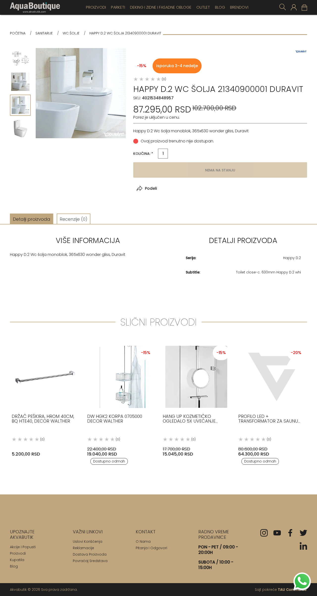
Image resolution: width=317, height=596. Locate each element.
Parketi (118, 7)
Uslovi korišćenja (87, 541)
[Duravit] (301, 51)
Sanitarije (44, 33)
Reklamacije (83, 547)
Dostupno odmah (109, 461)
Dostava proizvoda (89, 554)
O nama (143, 541)
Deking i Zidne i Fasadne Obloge (160, 7)
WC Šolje (71, 33)
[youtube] (277, 533)
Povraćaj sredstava (90, 560)
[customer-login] (294, 7)
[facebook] (290, 533)
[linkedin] (303, 546)
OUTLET (203, 7)
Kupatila (17, 559)
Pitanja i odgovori (151, 547)
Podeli (151, 188)
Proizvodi (96, 7)
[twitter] (303, 533)
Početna (18, 33)
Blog (220, 7)
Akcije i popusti (23, 546)
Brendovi (239, 7)
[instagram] (264, 533)
